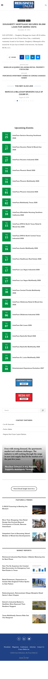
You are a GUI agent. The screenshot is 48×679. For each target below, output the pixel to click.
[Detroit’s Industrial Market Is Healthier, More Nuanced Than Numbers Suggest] (39, 605)
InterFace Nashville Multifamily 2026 (26, 347)
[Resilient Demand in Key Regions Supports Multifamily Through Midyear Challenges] (24, 458)
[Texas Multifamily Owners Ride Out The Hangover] (39, 618)
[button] (4, 96)
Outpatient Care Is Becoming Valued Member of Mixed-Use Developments (16, 535)
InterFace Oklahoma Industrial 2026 (26, 314)
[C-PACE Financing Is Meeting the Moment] (39, 509)
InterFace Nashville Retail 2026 (24, 336)
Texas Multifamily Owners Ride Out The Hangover (15, 617)
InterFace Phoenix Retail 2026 (24, 170)
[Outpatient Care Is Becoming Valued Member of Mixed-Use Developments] (39, 536)
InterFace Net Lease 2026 (22, 325)
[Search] (46, 5)
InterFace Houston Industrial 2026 (25, 160)
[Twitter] (19, 638)
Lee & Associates (8, 424)
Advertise (33, 647)
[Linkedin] (24, 638)
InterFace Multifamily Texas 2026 (25, 202)
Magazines (15, 647)
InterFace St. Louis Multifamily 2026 (26, 357)
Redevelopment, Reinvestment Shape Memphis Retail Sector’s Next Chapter (22, 594)
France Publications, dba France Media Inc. (26, 653)
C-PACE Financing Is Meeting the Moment (14, 508)
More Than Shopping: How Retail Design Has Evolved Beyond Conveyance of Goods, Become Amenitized (14, 523)
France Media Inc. (24, 649)
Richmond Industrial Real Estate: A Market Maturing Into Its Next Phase (23, 558)
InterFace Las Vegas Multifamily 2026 (27, 280)
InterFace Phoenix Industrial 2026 (25, 192)
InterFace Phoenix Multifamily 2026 (26, 181)
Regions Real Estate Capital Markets (14, 434)
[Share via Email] (38, 57)
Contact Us (40, 647)
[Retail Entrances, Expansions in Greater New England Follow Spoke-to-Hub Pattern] (39, 582)
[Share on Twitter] (27, 57)
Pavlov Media (7, 429)
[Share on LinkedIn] (32, 57)
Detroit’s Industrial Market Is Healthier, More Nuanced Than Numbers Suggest (13, 604)
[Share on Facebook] (22, 57)
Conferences (24, 647)
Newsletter (7, 647)
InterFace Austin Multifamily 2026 (25, 248)
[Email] (29, 638)
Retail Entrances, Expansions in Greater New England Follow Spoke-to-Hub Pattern (16, 582)
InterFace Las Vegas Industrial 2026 (26, 270)
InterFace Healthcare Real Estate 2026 (27, 259)
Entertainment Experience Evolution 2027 (28, 368)
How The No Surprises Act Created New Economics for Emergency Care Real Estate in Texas (16, 568)
